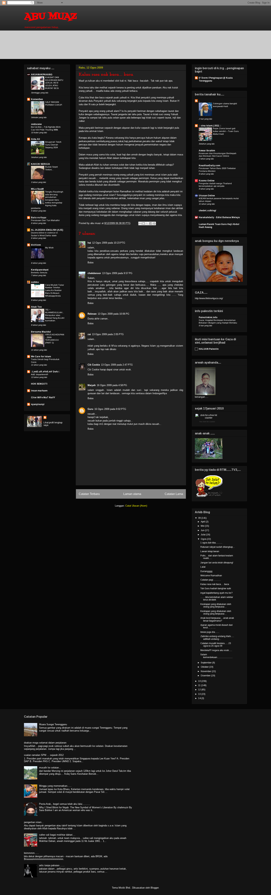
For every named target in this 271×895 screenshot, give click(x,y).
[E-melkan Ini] (140, 223)
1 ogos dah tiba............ (211, 542)
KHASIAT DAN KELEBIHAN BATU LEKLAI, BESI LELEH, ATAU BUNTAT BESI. (54, 82)
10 (199, 681)
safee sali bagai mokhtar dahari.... (57, 834)
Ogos (204, 539)
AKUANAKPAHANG (41, 74)
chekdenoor (94, 273)
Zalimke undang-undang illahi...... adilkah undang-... (217, 637)
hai (89, 242)
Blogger (155, 887)
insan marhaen (39, 390)
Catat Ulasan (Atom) (136, 505)
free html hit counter (207, 422)
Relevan (92, 313)
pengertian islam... (34, 822)
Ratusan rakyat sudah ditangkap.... (217, 547)
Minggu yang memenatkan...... (55, 785)
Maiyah (92, 385)
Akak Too (36, 307)
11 (199, 685)
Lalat (202, 567)
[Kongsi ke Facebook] (150, 223)
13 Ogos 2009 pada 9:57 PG (117, 273)
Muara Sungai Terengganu (53, 724)
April (203, 521)
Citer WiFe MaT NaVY (43, 397)
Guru (90, 409)
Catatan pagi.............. (210, 580)
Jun (203, 530)
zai (89, 334)
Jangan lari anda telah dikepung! (216, 562)
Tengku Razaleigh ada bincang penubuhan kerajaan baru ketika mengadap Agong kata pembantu (47, 200)
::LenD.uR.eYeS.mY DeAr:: (45, 371)
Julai (203, 534)
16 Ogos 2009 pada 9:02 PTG (110, 409)
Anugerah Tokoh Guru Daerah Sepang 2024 (53, 145)
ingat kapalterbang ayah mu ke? (216, 593)
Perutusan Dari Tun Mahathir (45, 220)
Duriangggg (206, 571)
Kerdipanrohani (39, 269)
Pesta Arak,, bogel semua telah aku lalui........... (64, 804)
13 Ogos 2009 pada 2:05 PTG (108, 334)
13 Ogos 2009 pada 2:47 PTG (117, 364)
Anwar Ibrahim (207, 150)
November (206, 671)
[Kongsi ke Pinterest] (154, 223)
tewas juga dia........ (209, 632)
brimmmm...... (31, 853)
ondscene (36, 124)
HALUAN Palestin (208, 349)
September (206, 662)
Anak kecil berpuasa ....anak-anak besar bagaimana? (217, 619)
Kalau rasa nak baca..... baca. (215, 584)
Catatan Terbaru (89, 493)
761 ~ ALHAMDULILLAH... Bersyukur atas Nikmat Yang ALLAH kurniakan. (54, 315)
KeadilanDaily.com (209, 165)
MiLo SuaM (37, 189)
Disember (206, 675)
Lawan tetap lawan (209, 551)
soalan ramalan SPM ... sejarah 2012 (44, 755)
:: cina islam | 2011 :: (210, 125)
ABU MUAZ (50, 17)
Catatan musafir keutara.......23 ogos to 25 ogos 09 (215, 644)
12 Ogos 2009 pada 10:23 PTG (108, 242)
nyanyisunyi (37, 404)
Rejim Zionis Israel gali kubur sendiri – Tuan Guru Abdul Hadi (226, 131)
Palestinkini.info (208, 317)
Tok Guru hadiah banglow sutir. (215, 588)
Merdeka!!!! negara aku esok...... (216, 650)
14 (199, 698)
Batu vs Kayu (38, 217)
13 (199, 694)
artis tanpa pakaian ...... (52, 865)
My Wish (49, 248)
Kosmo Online (206, 180)
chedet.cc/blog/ (207, 210)
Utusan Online (207, 195)
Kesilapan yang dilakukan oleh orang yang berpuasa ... (215, 605)
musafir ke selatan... (50, 767)
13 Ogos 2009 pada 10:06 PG (113, 313)
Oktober (205, 667)
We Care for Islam (41, 356)
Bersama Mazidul (41, 332)
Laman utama (132, 493)
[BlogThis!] (143, 223)
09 (199, 518)
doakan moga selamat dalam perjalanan (45, 742)
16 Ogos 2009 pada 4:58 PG (112, 385)
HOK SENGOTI (39, 384)
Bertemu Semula (39, 272)
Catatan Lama (174, 493)
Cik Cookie (94, 364)
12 (199, 689)
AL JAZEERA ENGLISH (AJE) (47, 230)
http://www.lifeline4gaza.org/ (209, 298)
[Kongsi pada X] (147, 223)
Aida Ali (35, 139)
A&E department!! (39, 374)
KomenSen (37, 99)
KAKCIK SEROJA (40, 164)
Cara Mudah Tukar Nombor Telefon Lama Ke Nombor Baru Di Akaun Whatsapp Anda (54, 290)
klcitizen (36, 245)
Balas (91, 262)
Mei (203, 526)
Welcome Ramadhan (211, 575)
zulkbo (35, 282)
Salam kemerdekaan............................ (216, 655)
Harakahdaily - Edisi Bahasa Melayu (219, 217)
